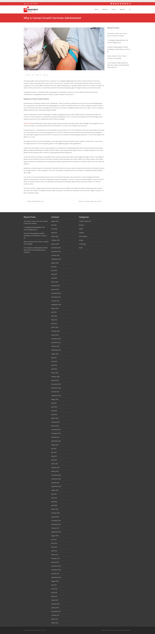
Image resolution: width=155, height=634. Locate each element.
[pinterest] (127, 4)
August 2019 (55, 536)
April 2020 (54, 505)
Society (81, 240)
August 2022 (55, 399)
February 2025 (55, 285)
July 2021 (54, 448)
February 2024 (55, 331)
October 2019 (55, 528)
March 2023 (54, 373)
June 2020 (54, 498)
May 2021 (54, 456)
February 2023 (55, 376)
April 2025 (54, 278)
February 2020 (55, 513)
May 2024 (54, 320)
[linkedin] (130, 4)
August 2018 (55, 581)
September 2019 (56, 532)
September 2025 (56, 259)
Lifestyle (81, 232)
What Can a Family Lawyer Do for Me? (91, 201)
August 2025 (55, 263)
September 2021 (56, 441)
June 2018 (54, 589)
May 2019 (54, 547)
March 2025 (54, 282)
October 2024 (55, 301)
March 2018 (54, 600)
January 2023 (55, 380)
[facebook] (111, 4)
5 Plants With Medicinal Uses (34, 201)
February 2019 (55, 558)
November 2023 (56, 342)
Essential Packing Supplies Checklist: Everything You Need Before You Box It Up (118, 49)
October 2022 (55, 392)
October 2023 (55, 346)
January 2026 (55, 244)
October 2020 (55, 482)
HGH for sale (27, 123)
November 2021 (56, 433)
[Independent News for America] (29, 9)
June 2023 (54, 361)
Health (39, 75)
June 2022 (54, 407)
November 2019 (56, 524)
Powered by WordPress (107, 630)
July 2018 (54, 585)
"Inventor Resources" (85, 221)
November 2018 (56, 570)
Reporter (122, 9)
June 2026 (54, 229)
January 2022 (55, 426)
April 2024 (54, 323)
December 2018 (56, 566)
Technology (82, 244)
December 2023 (56, 339)
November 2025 (56, 251)
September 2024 (56, 304)
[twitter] (113, 4)
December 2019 (56, 520)
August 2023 (55, 354)
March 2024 (54, 327)
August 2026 (55, 221)
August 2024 (55, 308)
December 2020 (56, 475)
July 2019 (54, 539)
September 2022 (56, 395)
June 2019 (54, 543)
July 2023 (54, 357)
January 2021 (55, 471)
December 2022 (56, 384)
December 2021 (56, 429)
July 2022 (54, 403)
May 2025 (54, 274)
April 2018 (54, 596)
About (96, 9)
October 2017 (55, 615)
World (80, 248)
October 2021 (55, 437)
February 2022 (55, 422)
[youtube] (116, 4)
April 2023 (54, 369)
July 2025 (54, 267)
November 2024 (56, 297)
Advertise (105, 9)
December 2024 (56, 293)
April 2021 (54, 460)
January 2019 (55, 562)
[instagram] (123, 4)
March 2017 (54, 619)
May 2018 (54, 592)
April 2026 (54, 232)
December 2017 (56, 611)
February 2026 (55, 240)
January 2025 (55, 289)
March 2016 (54, 623)
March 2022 (54, 418)
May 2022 (54, 410)
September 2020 (56, 486)
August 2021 (55, 445)
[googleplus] (125, 4)
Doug (46, 75)
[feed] (120, 4)
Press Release (83, 236)
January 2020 (55, 517)
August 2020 (55, 490)
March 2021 (54, 464)
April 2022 (54, 414)
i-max (119, 630)
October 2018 (55, 573)
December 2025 (56, 248)
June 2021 (54, 452)
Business (81, 225)
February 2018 (55, 604)
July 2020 (54, 494)
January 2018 (55, 607)
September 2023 (56, 350)
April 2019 (54, 551)
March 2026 (54, 236)
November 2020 (56, 479)
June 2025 (54, 270)
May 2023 (54, 365)
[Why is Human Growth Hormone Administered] (64, 48)
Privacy (113, 9)
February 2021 (55, 467)
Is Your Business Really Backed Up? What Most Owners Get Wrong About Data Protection (118, 65)
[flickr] (118, 4)
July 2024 (54, 312)
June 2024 (54, 316)
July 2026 (54, 225)
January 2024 (55, 335)
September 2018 (56, 577)
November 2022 (56, 388)
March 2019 (54, 554)
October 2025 (55, 255)
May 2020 (54, 501)
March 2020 (54, 509)
